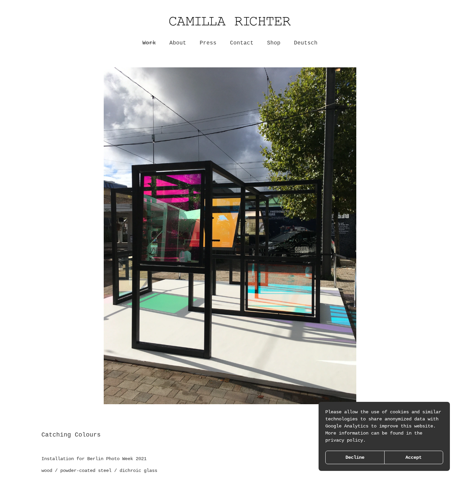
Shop (274, 43)
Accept (413, 457)
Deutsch (306, 43)
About (177, 43)
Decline (355, 457)
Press (208, 43)
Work (149, 43)
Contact (242, 43)
